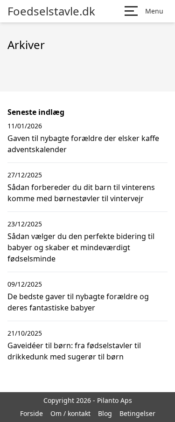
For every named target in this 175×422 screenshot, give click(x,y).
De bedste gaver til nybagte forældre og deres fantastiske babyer (78, 302)
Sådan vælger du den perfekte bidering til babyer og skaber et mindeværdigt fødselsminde (80, 247)
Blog (105, 413)
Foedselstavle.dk (51, 11)
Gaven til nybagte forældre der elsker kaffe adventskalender (83, 144)
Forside (31, 413)
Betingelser (137, 413)
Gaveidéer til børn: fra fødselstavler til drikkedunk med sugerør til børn (74, 351)
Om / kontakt (70, 413)
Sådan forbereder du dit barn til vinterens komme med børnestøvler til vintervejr (81, 193)
